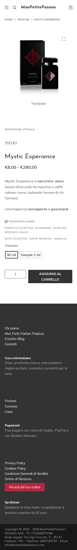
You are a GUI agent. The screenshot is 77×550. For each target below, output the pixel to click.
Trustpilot (38, 103)
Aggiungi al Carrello (50, 276)
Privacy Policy (15, 463)
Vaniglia (60, 238)
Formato (11, 246)
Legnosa (60, 227)
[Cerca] (14, 7)
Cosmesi (11, 406)
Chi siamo (12, 328)
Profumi (10, 401)
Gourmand (43, 227)
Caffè (33, 238)
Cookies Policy (15, 468)
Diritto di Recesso (18, 479)
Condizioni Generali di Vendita (26, 474)
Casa (8, 412)
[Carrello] (70, 7)
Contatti (11, 344)
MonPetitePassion (38, 7)
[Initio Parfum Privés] (11, 143)
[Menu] (7, 7)
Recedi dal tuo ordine (24, 487)
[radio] (12, 255)
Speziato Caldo (17, 232)
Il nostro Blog (14, 339)
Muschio (45, 238)
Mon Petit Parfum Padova (24, 334)
